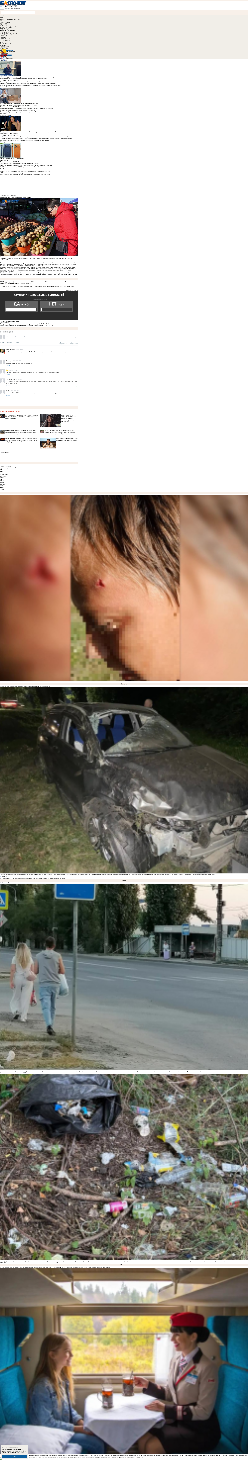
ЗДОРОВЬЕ (3, 24)
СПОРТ (2, 42)
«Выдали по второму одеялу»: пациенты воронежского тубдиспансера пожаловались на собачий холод (30, 85)
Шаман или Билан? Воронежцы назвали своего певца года (17, 110)
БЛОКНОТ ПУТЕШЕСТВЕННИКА (9, 19)
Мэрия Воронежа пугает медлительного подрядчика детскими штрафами (21, 325)
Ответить (8, 356)
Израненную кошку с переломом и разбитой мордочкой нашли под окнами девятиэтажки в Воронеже (76, 1261)
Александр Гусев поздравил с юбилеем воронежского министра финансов (202, 1261)
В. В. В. (2, 168)
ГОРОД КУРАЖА (5, 22)
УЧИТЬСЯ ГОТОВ (10, 52)
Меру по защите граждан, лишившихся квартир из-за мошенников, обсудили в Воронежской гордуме (26, 686)
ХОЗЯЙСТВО (4, 45)
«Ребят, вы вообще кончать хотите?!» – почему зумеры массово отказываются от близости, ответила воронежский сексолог (36, 137)
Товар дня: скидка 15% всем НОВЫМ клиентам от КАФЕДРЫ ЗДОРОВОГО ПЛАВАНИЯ (26, 165)
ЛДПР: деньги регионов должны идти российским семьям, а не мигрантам (47, 878)
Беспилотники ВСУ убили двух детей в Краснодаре (15, 878)
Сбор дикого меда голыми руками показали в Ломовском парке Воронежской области (191, 874)
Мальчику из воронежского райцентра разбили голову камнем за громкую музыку (19, 681)
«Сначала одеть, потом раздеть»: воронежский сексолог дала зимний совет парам (24, 140)
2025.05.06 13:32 (13, 370)
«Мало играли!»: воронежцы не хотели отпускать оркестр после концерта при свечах (165, 1071)
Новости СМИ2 (4, 452)
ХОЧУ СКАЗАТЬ (5, 47)
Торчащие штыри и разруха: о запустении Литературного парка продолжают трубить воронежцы (28, 83)
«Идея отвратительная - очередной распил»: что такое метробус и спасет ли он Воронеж (26, 108)
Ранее (17, 342)
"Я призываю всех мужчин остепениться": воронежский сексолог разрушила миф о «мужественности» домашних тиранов (36, 138)
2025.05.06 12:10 (15, 390)
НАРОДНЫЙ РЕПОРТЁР (7, 30)
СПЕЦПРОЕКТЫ (5, 40)
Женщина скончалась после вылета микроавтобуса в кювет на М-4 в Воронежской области (72, 1455)
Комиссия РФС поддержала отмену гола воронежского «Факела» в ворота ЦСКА (112, 874)
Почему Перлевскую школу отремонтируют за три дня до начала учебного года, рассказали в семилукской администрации (81, 1267)
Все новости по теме (6, 80)
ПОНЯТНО (14, 1456)
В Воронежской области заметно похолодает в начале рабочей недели (151, 874)
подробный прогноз (5, 468)
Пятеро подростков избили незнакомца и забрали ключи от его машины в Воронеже (162, 1261)
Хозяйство (3, 113)
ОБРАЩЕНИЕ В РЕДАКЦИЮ (8, 34)
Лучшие (9, 342)
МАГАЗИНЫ (9, 58)
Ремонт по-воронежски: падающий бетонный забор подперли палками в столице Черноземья (25, 1071)
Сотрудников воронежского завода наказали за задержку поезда (19, 324)
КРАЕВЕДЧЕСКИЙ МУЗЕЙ (8, 27)
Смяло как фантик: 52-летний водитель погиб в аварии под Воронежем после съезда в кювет (24, 874)
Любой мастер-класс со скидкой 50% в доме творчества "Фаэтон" (19, 163)
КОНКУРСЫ (3, 25)
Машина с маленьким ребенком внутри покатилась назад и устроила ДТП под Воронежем (71, 1071)
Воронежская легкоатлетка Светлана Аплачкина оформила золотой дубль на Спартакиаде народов (118, 1071)
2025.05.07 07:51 (17, 361)
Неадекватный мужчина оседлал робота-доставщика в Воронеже (207, 1071)
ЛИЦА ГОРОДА (4, 29)
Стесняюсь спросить (6, 115)
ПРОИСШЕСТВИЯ (5, 39)
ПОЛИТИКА (3, 37)
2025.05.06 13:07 (20, 379)
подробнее (15, 468)
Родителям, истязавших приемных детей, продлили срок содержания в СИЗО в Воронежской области (210, 1455)
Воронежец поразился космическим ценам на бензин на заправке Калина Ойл (23, 82)
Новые (2, 342)
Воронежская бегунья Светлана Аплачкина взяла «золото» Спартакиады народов (119, 1455)
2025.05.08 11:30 (20, 349)
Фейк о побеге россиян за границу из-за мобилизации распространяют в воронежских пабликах (67, 1457)
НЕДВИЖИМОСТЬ (5, 32)
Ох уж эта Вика (4, 87)
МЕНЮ (2, 16)
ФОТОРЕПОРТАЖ (5, 43)
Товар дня (3, 142)
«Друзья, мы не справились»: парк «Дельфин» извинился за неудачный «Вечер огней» (69, 874)
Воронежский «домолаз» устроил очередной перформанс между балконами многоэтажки (24, 1267)
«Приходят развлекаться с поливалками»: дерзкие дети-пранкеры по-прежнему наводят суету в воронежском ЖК (31, 1262)
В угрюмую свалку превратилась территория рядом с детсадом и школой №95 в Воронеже (24, 1261)
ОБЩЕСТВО (3, 35)
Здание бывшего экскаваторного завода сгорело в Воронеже (121, 1261)
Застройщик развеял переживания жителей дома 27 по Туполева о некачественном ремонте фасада (116, 1457)
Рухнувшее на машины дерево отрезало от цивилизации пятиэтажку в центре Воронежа (162, 1455)
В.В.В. (2, 20)
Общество (3, 195)
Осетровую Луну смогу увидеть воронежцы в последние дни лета (18, 882)
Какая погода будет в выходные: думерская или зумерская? (18, 112)
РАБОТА (10, 50)
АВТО (1, 17)
